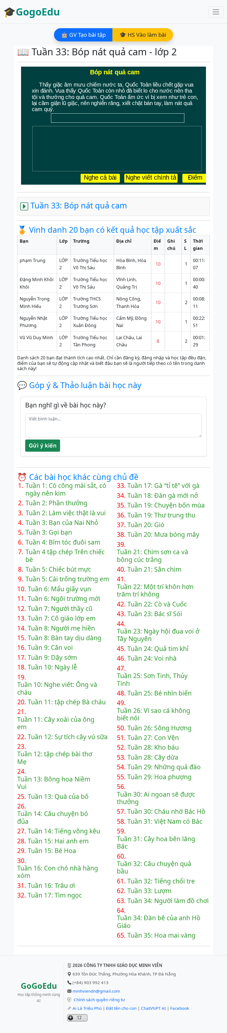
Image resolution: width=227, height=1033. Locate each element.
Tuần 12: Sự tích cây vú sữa (68, 737)
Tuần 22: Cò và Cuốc (157, 604)
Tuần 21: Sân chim (154, 569)
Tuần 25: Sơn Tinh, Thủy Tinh (152, 679)
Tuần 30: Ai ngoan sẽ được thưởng (156, 798)
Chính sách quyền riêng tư (99, 999)
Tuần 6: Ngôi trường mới (64, 598)
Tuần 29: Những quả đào (164, 767)
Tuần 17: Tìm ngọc (55, 895)
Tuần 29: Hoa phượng (159, 777)
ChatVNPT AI (153, 1008)
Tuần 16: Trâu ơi (51, 885)
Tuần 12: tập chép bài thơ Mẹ (54, 757)
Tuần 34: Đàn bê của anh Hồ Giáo (158, 921)
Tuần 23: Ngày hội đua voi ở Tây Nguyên (158, 635)
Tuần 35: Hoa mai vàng (161, 935)
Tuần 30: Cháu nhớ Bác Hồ (166, 811)
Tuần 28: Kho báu (153, 747)
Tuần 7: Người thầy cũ (60, 608)
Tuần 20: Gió (145, 525)
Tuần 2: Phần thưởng (56, 503)
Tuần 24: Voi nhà (152, 658)
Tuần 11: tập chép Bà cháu (67, 702)
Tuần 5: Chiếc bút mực (58, 569)
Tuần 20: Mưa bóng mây (163, 534)
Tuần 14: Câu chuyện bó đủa (52, 817)
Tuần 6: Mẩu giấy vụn (59, 589)
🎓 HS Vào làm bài (142, 34)
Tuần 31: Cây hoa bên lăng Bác (156, 842)
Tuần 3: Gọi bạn (48, 532)
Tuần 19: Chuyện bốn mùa (166, 505)
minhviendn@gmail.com (96, 991)
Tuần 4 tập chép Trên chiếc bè (65, 555)
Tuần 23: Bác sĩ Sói (154, 614)
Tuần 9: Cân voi (50, 647)
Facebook (179, 1008)
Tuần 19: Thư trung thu (161, 515)
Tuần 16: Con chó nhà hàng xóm (57, 872)
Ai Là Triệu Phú (87, 1008)
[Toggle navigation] (216, 11)
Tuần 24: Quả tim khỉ (158, 648)
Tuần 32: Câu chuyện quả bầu (154, 867)
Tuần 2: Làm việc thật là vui (65, 513)
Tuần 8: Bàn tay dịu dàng (64, 638)
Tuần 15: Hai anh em (58, 841)
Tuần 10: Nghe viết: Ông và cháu (57, 688)
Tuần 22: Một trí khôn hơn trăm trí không (155, 590)
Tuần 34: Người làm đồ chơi (168, 900)
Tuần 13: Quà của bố (58, 796)
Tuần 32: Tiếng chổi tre (161, 881)
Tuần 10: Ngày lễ (52, 667)
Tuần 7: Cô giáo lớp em (62, 618)
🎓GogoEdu (31, 12)
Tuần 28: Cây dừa (152, 757)
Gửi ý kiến (42, 445)
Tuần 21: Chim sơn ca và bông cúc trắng (152, 555)
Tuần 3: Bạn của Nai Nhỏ (61, 522)
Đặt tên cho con (121, 1008)
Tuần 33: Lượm (149, 891)
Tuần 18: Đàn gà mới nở (162, 495)
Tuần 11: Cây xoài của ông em (55, 723)
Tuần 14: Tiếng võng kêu (64, 831)
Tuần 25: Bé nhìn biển (159, 693)
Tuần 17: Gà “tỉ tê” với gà (163, 485)
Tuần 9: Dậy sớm (52, 657)
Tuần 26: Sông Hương (159, 728)
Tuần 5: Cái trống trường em (67, 579)
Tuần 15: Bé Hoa (52, 850)
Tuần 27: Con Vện (153, 737)
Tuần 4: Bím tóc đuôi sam (62, 542)
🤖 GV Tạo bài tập (83, 34)
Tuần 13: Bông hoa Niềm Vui (53, 783)
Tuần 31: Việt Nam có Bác (164, 821)
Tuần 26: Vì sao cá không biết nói (153, 714)
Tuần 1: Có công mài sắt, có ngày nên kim (65, 489)
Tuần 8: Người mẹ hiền (61, 628)
